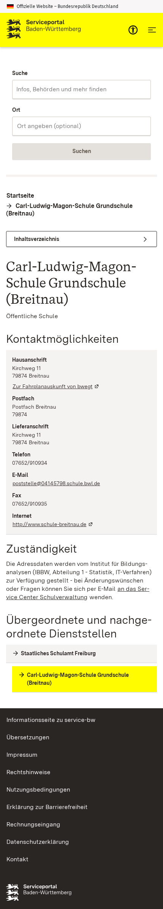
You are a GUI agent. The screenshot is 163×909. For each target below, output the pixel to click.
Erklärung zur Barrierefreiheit (47, 807)
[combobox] (81, 89)
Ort (16, 110)
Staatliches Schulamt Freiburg (58, 653)
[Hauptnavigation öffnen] (152, 30)
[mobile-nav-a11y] (133, 30)
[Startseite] (43, 30)
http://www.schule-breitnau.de (53, 524)
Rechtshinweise (28, 772)
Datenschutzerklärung (37, 841)
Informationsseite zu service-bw (51, 719)
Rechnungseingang (33, 824)
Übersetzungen (27, 737)
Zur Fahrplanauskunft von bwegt (56, 386)
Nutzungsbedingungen (38, 789)
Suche (20, 73)
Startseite (20, 195)
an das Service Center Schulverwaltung (77, 593)
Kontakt (17, 859)
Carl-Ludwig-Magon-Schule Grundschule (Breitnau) (69, 209)
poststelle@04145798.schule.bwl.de (56, 483)
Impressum (22, 754)
